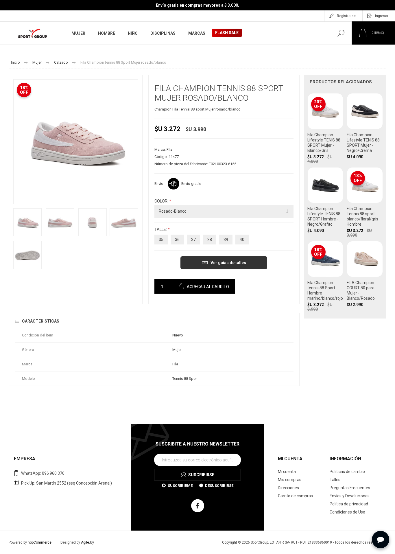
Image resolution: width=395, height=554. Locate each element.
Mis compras (289, 479)
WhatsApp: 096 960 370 (42, 473)
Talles (335, 479)
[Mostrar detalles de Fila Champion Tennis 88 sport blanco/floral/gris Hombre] (365, 202)
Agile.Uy (87, 542)
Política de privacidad (349, 504)
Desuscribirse (219, 485)
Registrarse (346, 16)
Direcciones (288, 487)
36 (177, 239)
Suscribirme (180, 485)
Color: (161, 201)
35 (161, 239)
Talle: (161, 229)
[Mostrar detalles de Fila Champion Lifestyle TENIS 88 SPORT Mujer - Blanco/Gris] (325, 128)
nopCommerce (39, 542)
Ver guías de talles (228, 262)
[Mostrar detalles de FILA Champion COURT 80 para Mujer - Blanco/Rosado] (365, 276)
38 (209, 239)
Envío (158, 183)
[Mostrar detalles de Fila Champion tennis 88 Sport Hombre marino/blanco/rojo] (325, 276)
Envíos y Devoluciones (350, 496)
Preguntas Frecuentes (350, 487)
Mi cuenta (287, 471)
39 (226, 239)
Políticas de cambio (347, 471)
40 (242, 239)
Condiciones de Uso (347, 512)
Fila (169, 149)
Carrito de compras (295, 496)
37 (193, 239)
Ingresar (381, 16)
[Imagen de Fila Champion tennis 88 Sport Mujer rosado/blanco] (27, 222)
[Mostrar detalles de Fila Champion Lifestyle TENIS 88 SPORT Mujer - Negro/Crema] (365, 128)
